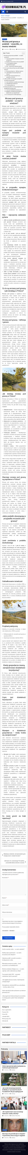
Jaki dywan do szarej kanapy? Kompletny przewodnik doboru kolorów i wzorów (14, 861)
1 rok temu (6, 49)
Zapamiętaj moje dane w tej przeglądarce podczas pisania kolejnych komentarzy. (12, 922)
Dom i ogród (5, 1010)
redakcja (13, 49)
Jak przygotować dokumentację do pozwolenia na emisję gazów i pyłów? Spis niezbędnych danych (13, 997)
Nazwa (4, 898)
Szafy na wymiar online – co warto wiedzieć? (13, 949)
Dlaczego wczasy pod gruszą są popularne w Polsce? (13, 76)
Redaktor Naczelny (15, 1115)
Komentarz (5, 877)
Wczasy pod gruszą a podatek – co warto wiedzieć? (13, 56)
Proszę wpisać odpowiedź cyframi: (10, 927)
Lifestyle (5, 39)
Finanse (4, 1012)
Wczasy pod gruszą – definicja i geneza (14, 71)
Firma (3, 1014)
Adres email (5, 905)
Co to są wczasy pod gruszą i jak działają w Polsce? (14, 68)
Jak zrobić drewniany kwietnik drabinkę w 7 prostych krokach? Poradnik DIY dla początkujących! (12, 1089)
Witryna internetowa (7, 912)
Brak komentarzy (21, 49)
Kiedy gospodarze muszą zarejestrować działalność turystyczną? (13, 87)
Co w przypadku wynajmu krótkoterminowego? (11, 64)
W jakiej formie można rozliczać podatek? (15, 61)
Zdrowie (4, 1021)
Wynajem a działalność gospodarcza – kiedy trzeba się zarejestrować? (14, 92)
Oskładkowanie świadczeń (11, 83)
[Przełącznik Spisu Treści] (22, 53)
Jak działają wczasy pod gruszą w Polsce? (13, 73)
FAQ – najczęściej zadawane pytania (14, 66)
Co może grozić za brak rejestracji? (13, 94)
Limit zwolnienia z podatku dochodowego (15, 82)
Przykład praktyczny (10, 85)
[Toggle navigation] (7, 11)
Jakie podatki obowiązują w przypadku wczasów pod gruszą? (13, 79)
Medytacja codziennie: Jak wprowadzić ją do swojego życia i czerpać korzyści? (14, 855)
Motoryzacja (5, 1018)
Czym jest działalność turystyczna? (13, 89)
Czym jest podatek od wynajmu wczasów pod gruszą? (15, 59)
